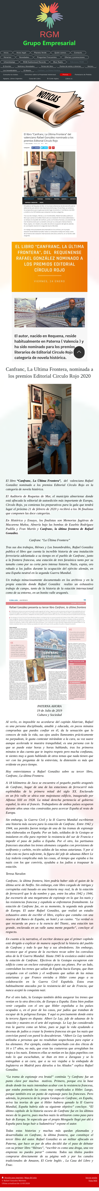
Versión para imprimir (14, 1178)
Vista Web (92, 1180)
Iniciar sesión (91, 1178)
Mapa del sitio (31, 1178)
